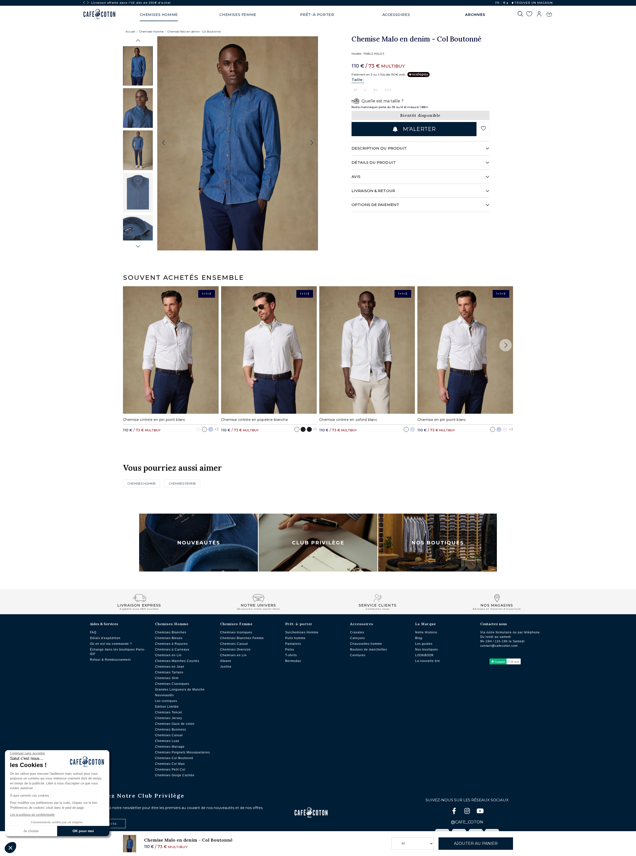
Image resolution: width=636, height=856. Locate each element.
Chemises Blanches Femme (242, 638)
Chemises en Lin (168, 655)
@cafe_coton (467, 822)
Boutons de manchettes (368, 649)
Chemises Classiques (172, 684)
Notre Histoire (426, 632)
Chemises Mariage (170, 746)
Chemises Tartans (169, 672)
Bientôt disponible (420, 115)
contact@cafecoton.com (499, 646)
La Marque (425, 624)
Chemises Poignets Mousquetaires (182, 752)
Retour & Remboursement (110, 659)
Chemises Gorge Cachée (175, 775)
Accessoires (361, 624)
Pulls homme (295, 638)
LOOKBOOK (424, 655)
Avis (356, 176)
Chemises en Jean (169, 666)
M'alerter (418, 129)
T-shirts (291, 655)
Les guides (424, 644)
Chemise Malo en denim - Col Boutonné (194, 31)
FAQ (93, 632)
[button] (138, 40)
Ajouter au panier (476, 843)
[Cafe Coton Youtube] (480, 812)
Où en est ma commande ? (111, 644)
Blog (418, 638)
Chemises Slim (167, 678)
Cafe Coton (99, 14)
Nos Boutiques (437, 543)
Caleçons (357, 638)
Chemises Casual (169, 735)
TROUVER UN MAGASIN (533, 2)
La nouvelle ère (427, 661)
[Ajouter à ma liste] (483, 128)
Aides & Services (104, 624)
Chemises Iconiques (236, 632)
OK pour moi (83, 831)
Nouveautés (198, 543)
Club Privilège (318, 543)
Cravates (357, 632)
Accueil (130, 31)
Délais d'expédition (105, 638)
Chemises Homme (151, 31)
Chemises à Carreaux (172, 649)
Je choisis (31, 831)
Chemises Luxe (167, 741)
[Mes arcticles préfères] (529, 15)
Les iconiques (166, 701)
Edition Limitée (167, 706)
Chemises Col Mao (170, 764)
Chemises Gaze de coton (175, 724)
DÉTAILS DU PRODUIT (374, 162)
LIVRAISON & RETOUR (373, 190)
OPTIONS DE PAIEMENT (375, 204)
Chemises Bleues (169, 638)
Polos (289, 649)
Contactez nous (493, 624)
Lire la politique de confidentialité (32, 814)
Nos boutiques (426, 649)
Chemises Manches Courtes (177, 661)
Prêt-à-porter (299, 624)
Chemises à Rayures (171, 644)
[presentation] (84, 2)
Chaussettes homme (366, 644)
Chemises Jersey (168, 718)
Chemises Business (170, 729)
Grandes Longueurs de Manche (180, 689)
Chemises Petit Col (170, 769)
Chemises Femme (182, 483)
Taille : (358, 79)
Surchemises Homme (301, 632)
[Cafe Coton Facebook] (454, 812)
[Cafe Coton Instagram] (467, 812)
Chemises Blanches (170, 632)
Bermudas (293, 661)
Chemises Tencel (168, 712)
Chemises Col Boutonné (174, 758)
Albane (225, 661)
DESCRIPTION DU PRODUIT (379, 148)
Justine (226, 666)
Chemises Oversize (235, 649)
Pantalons (293, 644)
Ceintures (357, 655)
